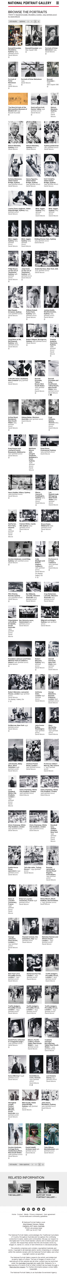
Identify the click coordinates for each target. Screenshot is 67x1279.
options (22, 21)
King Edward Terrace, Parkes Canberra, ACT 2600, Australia (33, 1225)
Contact (20, 1214)
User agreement (49, 1214)
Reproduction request (17, 1267)
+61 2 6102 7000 (36, 1228)
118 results (13, 21)
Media (26, 1214)
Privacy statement (36, 1214)
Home (14, 1214)
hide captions (24, 1164)
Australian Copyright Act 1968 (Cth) (31, 1263)
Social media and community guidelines (33, 1216)
